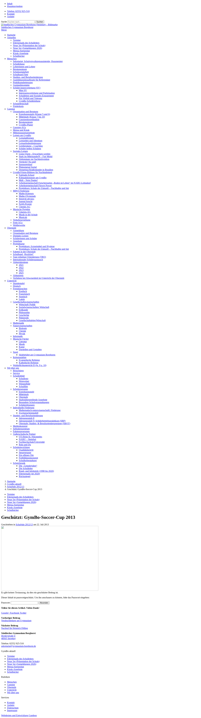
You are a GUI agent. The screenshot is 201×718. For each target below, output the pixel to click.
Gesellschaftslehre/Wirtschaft (32, 320)
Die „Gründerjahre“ (28, 466)
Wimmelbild (24, 384)
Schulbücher (19, 56)
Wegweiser (24, 381)
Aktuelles (11, 37)
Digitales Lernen (20, 236)
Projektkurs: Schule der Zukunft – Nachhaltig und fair (44, 188)
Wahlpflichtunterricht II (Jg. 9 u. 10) (29, 365)
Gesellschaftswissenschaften (26, 302)
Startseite (11, 35)
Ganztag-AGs (19, 127)
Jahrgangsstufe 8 (26, 418)
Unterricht (11, 280)
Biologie (23, 328)
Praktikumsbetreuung (23, 82)
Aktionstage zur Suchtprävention (34, 159)
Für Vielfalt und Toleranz (30, 98)
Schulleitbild (19, 376)
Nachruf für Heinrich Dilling (14, 628)
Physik (22, 333)
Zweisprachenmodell (28, 413)
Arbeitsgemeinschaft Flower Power (35, 185)
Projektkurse (19, 243)
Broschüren (18, 370)
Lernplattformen (26, 138)
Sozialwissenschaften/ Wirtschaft (34, 307)
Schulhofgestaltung (28, 460)
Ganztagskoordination (29, 119)
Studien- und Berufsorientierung (28, 77)
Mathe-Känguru (26, 193)
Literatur (23, 341)
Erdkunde (23, 310)
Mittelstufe (24, 394)
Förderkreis (18, 106)
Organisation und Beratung (25, 111)
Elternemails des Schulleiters (26, 43)
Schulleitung (19, 64)
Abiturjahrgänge (20, 262)
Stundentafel (19, 283)
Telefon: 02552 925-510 (18, 11)
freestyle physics (26, 199)
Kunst (21, 347)
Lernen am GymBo (22, 135)
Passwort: (6, 602)
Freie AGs (18, 222)
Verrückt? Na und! (27, 162)
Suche (4, 21)
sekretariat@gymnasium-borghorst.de (18, 646)
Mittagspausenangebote (24, 132)
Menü (4, 30)
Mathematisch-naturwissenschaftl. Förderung (39, 410)
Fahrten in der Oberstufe (24, 251)
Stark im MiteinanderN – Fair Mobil (35, 156)
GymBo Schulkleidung (29, 101)
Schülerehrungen (27, 405)
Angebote (17, 241)
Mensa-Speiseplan (21, 50)
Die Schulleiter (26, 468)
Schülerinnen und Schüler (25, 238)
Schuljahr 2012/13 (24, 524)
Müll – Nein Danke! (28, 180)
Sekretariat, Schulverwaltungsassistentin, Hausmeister (38, 61)
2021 (21, 265)
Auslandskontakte (21, 85)
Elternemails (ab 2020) (29, 473)
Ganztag (11, 109)
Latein (22, 299)
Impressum (12, 710)
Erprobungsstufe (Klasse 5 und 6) (34, 114)
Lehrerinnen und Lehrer (24, 66)
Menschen (12, 58)
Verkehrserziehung (21, 220)
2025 (21, 273)
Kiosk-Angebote (20, 53)
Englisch (23, 291)
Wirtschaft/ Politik (27, 304)
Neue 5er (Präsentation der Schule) (29, 45)
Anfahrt (10, 16)
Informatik (18, 336)
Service (16, 373)
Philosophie (24, 312)
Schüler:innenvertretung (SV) (26, 88)
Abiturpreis (18, 275)
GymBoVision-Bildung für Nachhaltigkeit (32, 172)
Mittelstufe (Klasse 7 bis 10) (32, 117)
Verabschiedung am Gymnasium (16, 620)
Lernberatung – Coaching (31, 146)
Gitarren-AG (25, 212)
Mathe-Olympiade (27, 196)
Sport (15, 352)
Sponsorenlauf (25, 164)
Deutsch (17, 286)
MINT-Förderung (21, 191)
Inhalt (9, 3)
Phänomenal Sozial (28, 167)
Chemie (22, 331)
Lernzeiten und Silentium (30, 140)
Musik (22, 344)
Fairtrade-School (26, 175)
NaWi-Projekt (25, 204)
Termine (17, 40)
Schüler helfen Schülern (30, 148)
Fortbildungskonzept (28, 458)
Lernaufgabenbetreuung (30, 143)
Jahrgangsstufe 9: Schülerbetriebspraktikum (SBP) (42, 421)
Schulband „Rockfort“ (23, 254)
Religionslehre (19, 357)
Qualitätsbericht (26, 450)
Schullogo (23, 378)
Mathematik (18, 323)
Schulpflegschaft (20, 103)
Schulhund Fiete (20, 74)
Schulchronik (19, 463)
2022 (21, 267)
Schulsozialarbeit (21, 72)
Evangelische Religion (29, 360)
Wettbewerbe (19, 225)
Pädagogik (24, 317)
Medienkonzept (20, 426)
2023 (21, 270)
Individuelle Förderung (23, 407)
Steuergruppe (25, 452)
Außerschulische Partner (24, 434)
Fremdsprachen (20, 288)
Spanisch (23, 296)
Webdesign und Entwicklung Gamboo (19, 715)
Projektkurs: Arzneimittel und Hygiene (37, 246)
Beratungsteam (20, 69)
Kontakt (11, 14)
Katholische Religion (28, 362)
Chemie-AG (24, 206)
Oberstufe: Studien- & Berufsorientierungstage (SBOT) (44, 423)
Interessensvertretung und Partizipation (37, 93)
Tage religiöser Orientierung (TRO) (29, 257)
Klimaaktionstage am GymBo (32, 177)
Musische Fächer (21, 339)
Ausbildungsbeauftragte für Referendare (31, 80)
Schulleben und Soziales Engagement (36, 95)
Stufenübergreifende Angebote (33, 399)
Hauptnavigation (15, 6)
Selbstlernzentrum (21, 429)
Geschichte (24, 315)
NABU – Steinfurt (27, 439)
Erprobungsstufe (26, 392)
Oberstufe (11, 228)
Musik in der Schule (28, 214)
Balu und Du (25, 444)
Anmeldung (18, 230)
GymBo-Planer (26, 125)
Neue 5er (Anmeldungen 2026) (27, 48)
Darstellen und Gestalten (30, 349)
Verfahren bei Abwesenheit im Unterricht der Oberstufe (38, 278)
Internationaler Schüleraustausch (28, 259)
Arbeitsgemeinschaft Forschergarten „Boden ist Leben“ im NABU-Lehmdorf (55, 183)
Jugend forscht (25, 201)
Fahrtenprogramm (21, 431)
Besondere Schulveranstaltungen (34, 402)
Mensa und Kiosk (21, 130)
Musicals (23, 217)
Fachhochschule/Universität (32, 442)
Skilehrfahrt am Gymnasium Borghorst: (37, 354)
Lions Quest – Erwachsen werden (34, 154)
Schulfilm (23, 386)
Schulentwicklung (21, 447)
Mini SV (23, 90)
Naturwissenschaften (22, 325)
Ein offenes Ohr (26, 455)
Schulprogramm (20, 389)
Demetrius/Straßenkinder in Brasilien (36, 169)
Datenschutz (13, 708)
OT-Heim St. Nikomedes (30, 436)
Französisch (24, 294)
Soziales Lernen (20, 151)
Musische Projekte (21, 209)
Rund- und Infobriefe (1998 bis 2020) (36, 471)
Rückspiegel (24, 476)
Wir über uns (13, 368)
